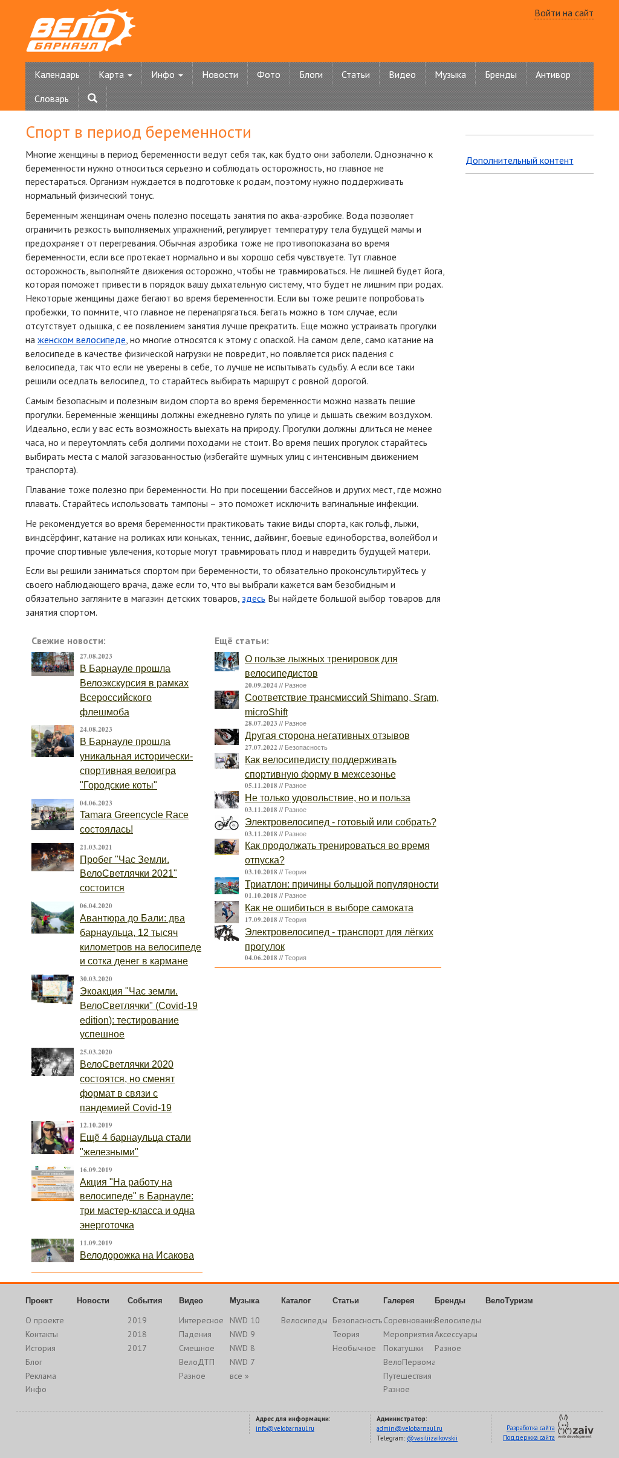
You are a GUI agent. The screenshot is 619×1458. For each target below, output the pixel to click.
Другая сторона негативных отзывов (327, 736)
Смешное (197, 1348)
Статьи (356, 74)
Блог (33, 1361)
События (145, 1300)
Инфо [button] (164, 74)
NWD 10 (245, 1320)
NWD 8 (242, 1348)
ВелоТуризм (509, 1300)
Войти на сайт (564, 13)
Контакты (41, 1334)
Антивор (553, 74)
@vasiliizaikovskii (432, 1438)
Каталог (296, 1300)
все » (239, 1375)
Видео (402, 74)
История (40, 1348)
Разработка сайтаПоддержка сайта (529, 1433)
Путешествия (407, 1375)
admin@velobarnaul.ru (409, 1428)
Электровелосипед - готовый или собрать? (340, 822)
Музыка (450, 74)
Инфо (36, 1389)
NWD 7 (242, 1361)
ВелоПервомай (411, 1361)
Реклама (40, 1375)
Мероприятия (408, 1334)
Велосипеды (304, 1320)
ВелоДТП (197, 1361)
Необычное (354, 1348)
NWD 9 (242, 1334)
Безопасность (306, 747)
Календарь (57, 74)
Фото (268, 74)
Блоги (311, 74)
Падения (195, 1334)
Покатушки (403, 1348)
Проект (39, 1300)
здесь (253, 598)
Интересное (201, 1320)
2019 (137, 1320)
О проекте (44, 1320)
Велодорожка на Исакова (137, 1255)
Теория (295, 872)
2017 (137, 1348)
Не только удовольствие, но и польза (327, 798)
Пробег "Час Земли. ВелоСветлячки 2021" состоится (128, 874)
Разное (295, 685)
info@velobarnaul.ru (285, 1428)
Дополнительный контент (519, 160)
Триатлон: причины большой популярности (342, 884)
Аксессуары (456, 1334)
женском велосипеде (81, 340)
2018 (137, 1334)
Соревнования (410, 1320)
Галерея (399, 1300)
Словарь (51, 98)
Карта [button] (112, 74)
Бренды (501, 74)
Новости (220, 74)
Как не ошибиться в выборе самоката (329, 908)
